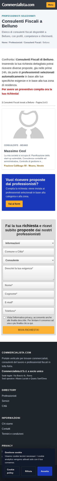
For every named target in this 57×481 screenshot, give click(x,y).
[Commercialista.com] (18, 4)
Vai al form (14, 204)
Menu (50, 5)
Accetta (45, 471)
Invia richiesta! (28, 330)
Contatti (6, 428)
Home (4, 42)
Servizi (5, 401)
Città (4, 406)
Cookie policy (10, 471)
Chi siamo (7, 423)
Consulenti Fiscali (32, 42)
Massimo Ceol (15, 151)
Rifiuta (28, 471)
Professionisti (15, 42)
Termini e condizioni (12, 434)
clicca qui (28, 323)
